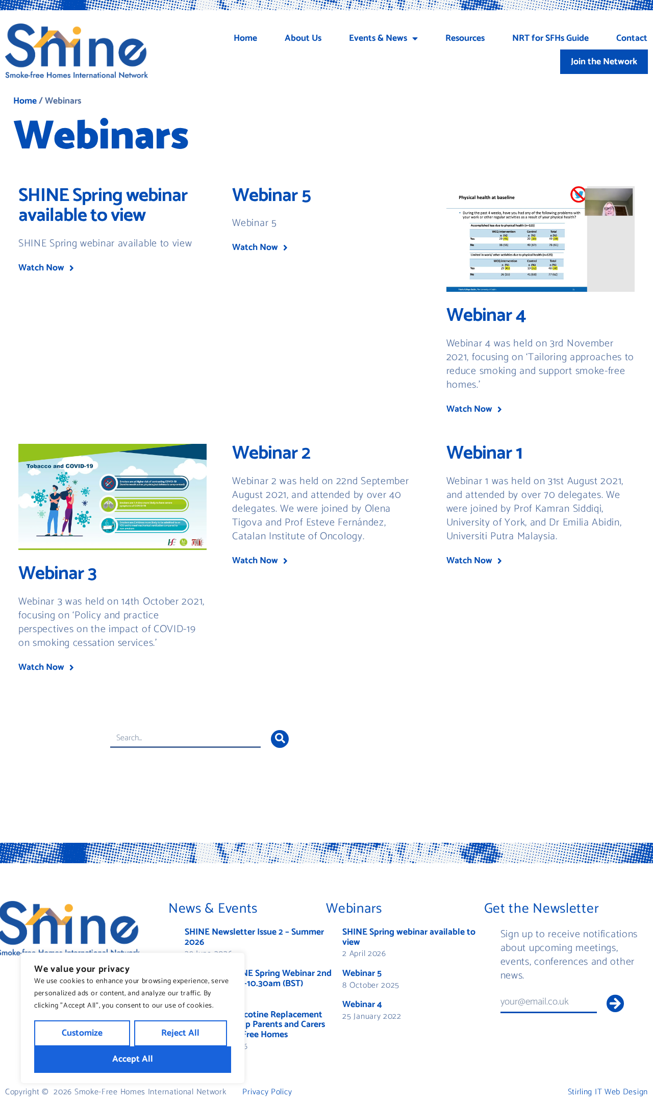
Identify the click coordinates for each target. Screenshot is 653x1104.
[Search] (280, 739)
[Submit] (614, 1003)
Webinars (354, 908)
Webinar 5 (271, 196)
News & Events (213, 908)
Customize (82, 1033)
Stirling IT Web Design (608, 1092)
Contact (631, 38)
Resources (465, 38)
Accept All (132, 1059)
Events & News (378, 38)
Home (245, 38)
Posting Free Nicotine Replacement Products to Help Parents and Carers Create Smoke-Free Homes (255, 1025)
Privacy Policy (267, 1092)
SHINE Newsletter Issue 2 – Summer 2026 (254, 937)
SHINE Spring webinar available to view (103, 206)
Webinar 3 (57, 574)
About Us (303, 38)
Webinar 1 (484, 453)
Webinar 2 (271, 453)
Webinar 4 (486, 315)
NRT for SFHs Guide (550, 38)
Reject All (180, 1033)
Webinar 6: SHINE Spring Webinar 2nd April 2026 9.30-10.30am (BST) (258, 978)
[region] (132, 1018)
